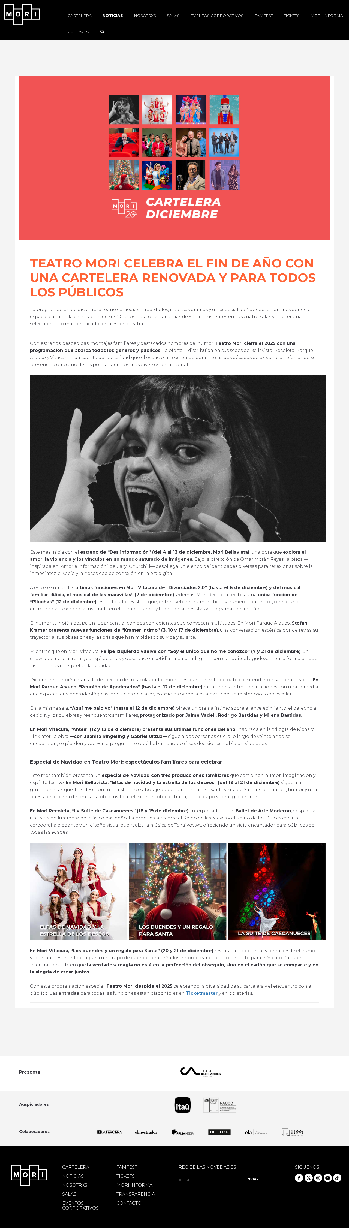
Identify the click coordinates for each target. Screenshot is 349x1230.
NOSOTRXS (74, 1185)
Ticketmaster (202, 993)
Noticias (113, 15)
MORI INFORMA (134, 1185)
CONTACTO (129, 1203)
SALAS (69, 1194)
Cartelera (80, 15)
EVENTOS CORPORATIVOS (80, 1206)
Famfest (263, 15)
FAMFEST (126, 1167)
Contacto (78, 31)
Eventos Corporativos (217, 15)
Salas (173, 15)
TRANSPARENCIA (135, 1194)
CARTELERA (75, 1167)
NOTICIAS (73, 1176)
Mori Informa (327, 15)
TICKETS (125, 1176)
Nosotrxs (145, 15)
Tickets (292, 15)
